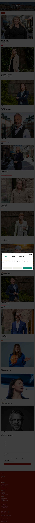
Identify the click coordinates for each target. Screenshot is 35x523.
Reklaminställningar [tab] (21, 256)
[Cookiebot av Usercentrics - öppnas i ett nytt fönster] (29, 254)
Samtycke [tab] (6, 256)
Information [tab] (13, 256)
